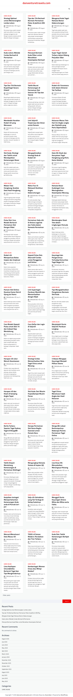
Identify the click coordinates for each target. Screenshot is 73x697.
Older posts (6, 595)
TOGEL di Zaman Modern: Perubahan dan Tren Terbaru (35, 536)
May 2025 (5, 681)
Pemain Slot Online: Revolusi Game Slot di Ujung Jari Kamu (12, 292)
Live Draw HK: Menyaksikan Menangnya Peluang (60, 465)
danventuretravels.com (36, 3)
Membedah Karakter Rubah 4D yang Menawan (12, 122)
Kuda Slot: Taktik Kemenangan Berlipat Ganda (60, 536)
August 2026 (5, 639)
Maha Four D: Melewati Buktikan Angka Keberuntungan (35, 189)
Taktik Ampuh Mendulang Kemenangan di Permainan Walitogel (12, 466)
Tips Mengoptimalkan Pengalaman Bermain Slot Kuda (60, 292)
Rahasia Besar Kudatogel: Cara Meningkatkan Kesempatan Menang (60, 189)
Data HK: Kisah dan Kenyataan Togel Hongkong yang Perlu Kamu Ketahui (60, 156)
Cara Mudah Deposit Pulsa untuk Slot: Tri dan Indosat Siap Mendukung (12, 328)
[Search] (69, 8)
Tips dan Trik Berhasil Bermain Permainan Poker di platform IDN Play (36, 22)
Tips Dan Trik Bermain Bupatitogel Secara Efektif (12, 87)
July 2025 (4, 675)
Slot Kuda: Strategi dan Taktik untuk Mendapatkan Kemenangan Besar (11, 156)
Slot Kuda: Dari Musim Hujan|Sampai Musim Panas (36, 393)
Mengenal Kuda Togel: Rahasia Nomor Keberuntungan (60, 20)
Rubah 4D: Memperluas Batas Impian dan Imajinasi (12, 257)
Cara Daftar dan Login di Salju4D (36, 325)
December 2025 (6, 660)
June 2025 (5, 678)
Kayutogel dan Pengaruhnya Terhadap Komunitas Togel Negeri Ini (60, 259)
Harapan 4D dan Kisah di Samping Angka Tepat (10, 393)
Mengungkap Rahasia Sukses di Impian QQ (36, 464)
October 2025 (6, 666)
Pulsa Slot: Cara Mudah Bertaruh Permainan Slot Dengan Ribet (10, 224)
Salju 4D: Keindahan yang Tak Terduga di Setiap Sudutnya (36, 499)
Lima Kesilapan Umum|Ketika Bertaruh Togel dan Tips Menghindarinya (12, 570)
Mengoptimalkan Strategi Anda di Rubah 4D (34, 155)
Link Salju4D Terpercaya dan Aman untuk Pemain (36, 122)
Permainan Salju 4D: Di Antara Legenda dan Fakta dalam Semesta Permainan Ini (36, 225)
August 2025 (5, 672)
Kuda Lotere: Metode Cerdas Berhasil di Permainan (12, 55)
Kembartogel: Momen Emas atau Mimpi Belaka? (36, 568)
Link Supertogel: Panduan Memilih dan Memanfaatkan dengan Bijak (36, 293)
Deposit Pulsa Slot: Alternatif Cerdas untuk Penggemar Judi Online (35, 259)
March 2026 (5, 654)
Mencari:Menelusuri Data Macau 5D (12, 535)
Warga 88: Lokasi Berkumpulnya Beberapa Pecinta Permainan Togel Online (59, 430)
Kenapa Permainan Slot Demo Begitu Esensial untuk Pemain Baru (35, 429)
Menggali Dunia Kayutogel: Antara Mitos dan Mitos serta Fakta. (60, 501)
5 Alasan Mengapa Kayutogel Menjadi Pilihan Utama (59, 361)
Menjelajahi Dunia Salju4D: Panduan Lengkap (59, 326)
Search (67, 601)
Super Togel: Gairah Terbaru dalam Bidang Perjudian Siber (60, 55)
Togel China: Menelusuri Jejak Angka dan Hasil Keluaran (58, 395)
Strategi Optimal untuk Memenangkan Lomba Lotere (12, 20)
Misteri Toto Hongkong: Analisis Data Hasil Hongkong (12, 188)
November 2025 (6, 663)
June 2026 (5, 645)
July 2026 (4, 642)
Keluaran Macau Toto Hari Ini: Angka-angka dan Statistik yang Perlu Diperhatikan (60, 124)
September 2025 (6, 669)
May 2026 (5, 648)
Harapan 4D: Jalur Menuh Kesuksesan (11, 359)
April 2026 (5, 651)
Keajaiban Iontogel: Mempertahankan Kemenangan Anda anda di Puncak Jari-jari (11, 502)
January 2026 (6, 657)
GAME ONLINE (8, 16)
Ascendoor (48, 695)
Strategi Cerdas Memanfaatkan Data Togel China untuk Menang (36, 362)
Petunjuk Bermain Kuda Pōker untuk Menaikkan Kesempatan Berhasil (36, 56)
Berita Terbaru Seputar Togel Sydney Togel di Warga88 (12, 428)
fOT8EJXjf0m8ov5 (10, 26)
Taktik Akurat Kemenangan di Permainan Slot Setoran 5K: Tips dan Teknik (36, 90)
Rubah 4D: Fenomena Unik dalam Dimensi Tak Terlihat (60, 87)
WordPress (64, 695)
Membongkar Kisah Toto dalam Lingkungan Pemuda (60, 222)
